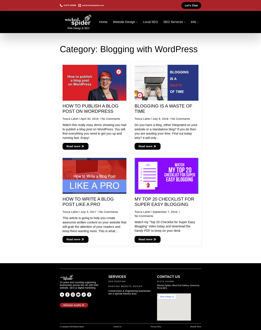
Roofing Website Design (125, 286)
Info (193, 22)
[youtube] (78, 294)
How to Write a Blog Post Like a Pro (88, 202)
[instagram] (73, 294)
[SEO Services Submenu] (185, 22)
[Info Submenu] (198, 22)
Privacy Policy (156, 327)
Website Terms (195, 327)
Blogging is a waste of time (163, 109)
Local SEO (150, 22)
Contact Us (117, 327)
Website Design (124, 22)
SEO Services (173, 22)
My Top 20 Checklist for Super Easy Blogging (164, 202)
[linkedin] (62, 294)
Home (103, 22)
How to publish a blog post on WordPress (91, 109)
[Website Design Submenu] (137, 22)
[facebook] (67, 294)
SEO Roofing (117, 281)
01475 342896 (165, 281)
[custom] (84, 294)
